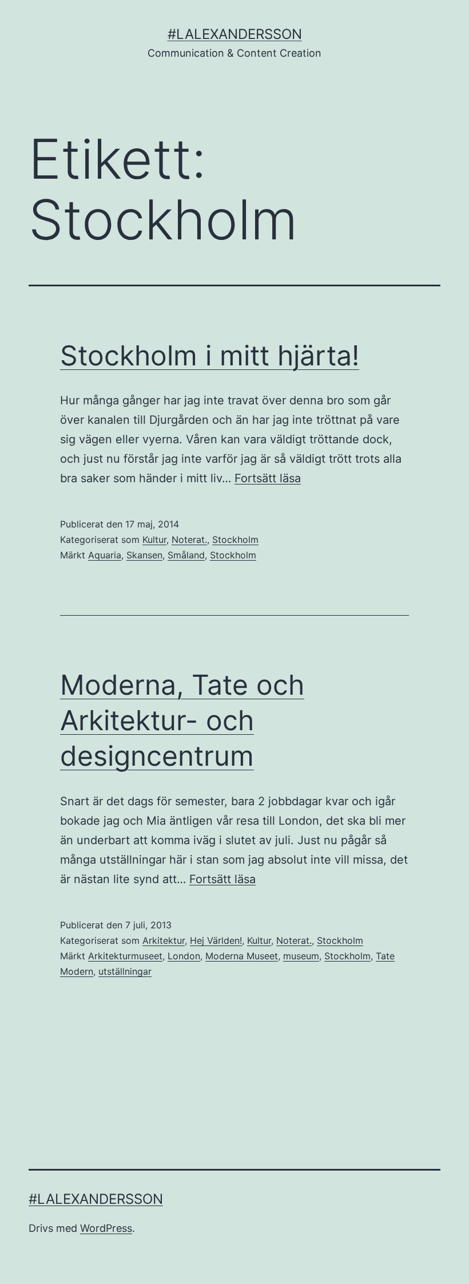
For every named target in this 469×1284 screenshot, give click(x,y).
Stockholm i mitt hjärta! (209, 355)
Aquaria (104, 555)
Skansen (144, 555)
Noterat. (189, 539)
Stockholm (235, 539)
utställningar (125, 971)
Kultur (154, 539)
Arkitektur (163, 940)
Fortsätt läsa (267, 478)
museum (301, 956)
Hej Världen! (216, 940)
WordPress (106, 1228)
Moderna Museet (241, 956)
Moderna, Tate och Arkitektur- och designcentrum (182, 720)
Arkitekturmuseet (125, 956)
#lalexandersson (235, 34)
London (184, 956)
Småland (186, 555)
